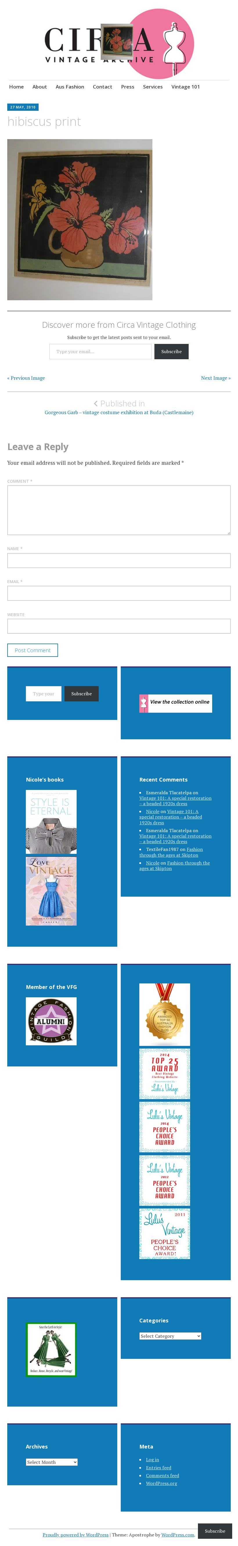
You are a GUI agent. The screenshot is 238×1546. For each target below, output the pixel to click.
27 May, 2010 (23, 107)
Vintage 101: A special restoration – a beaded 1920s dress (175, 801)
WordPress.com (177, 1535)
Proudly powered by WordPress (76, 1535)
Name (15, 548)
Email (15, 581)
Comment (20, 481)
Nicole (152, 811)
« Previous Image (26, 378)
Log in (152, 1459)
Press (127, 86)
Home (16, 86)
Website (16, 614)
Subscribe (171, 351)
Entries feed (158, 1467)
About (40, 86)
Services (153, 86)
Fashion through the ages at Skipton (171, 852)
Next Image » (216, 378)
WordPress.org (161, 1483)
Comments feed (162, 1475)
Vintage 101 (186, 86)
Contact (102, 86)
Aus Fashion (70, 86)
